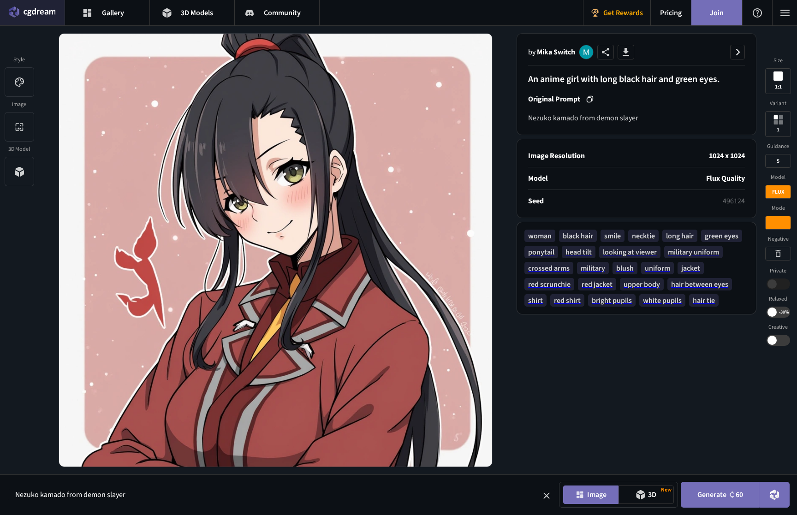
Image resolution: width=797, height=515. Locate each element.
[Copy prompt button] (590, 99)
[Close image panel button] (737, 52)
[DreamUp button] (774, 495)
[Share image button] (605, 52)
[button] (546, 495)
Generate (720, 495)
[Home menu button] (32, 12)
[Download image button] (626, 52)
